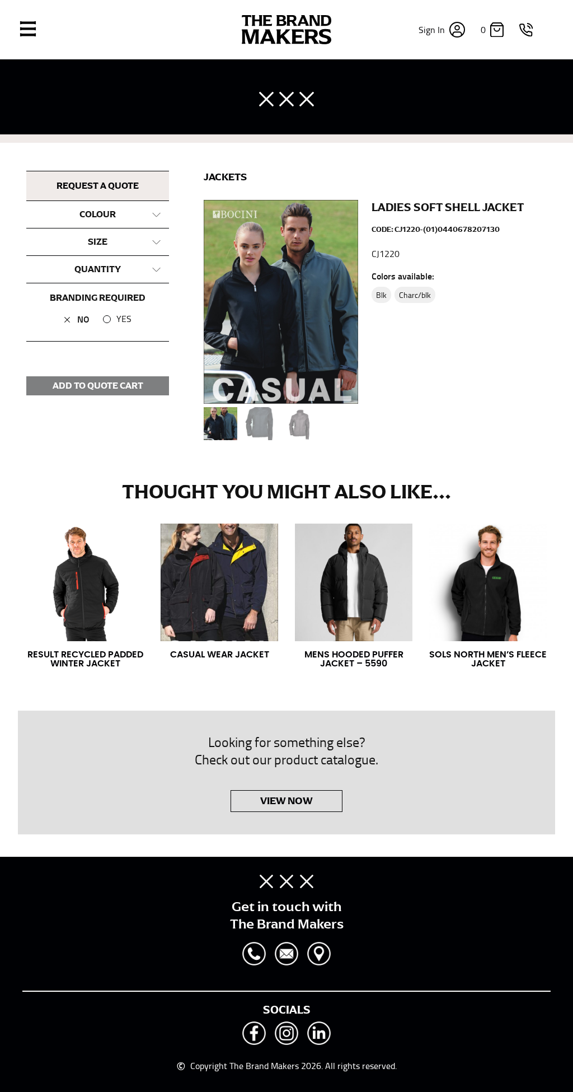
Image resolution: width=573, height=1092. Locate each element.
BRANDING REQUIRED (97, 298)
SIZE (97, 242)
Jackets (225, 177)
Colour (97, 214)
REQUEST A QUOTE (98, 186)
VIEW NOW (286, 801)
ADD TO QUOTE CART (98, 385)
